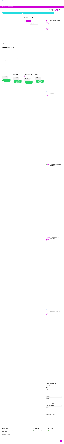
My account (43, 13)
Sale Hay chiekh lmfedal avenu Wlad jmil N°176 (8, 430)
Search (39, 10)
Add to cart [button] (27, 78)
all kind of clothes (53, 91)
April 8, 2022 (52, 93)
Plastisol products (49, 400)
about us (49, 13)
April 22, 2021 (52, 239)
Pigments (47, 398)
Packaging (47, 394)
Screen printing (48, 396)
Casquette (47, 389)
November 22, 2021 (52, 311)
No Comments (56, 239)
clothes (47, 387)
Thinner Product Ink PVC (50, 403)
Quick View (16, 79)
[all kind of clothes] (48, 91)
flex (46, 412)
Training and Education (35, 13)
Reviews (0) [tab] (13, 43)
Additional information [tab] (5, 43)
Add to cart (29, 20)
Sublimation (48, 407)
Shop (53, 13)
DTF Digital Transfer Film (54, 309)
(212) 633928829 (10, 6)
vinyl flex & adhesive (49, 409)
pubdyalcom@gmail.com (17, 6)
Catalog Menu (25, 13)
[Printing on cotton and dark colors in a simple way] (48, 164)
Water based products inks (50, 405)
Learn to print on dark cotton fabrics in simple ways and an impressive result (56, 20)
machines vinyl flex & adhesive (50, 414)
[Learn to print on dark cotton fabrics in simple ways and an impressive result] (48, 19)
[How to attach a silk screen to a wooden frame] (48, 237)
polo (46, 391)
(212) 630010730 (4, 6)
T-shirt (47, 392)
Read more (5, 76)
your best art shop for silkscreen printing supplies (12, 13)
